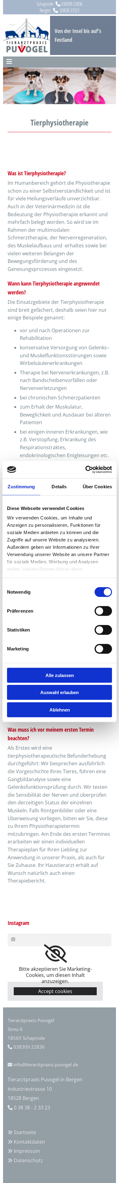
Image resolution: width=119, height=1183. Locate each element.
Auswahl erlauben (59, 692)
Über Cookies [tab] (97, 486)
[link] (55, 954)
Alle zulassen (59, 675)
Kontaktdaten (29, 1141)
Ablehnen (59, 709)
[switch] (103, 611)
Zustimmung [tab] (21, 486)
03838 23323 (69, 10)
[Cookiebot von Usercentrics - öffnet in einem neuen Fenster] (85, 470)
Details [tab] (59, 486)
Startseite (25, 1132)
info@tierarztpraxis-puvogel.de (45, 1064)
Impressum (27, 1151)
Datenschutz (28, 1160)
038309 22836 (71, 4)
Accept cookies (55, 991)
